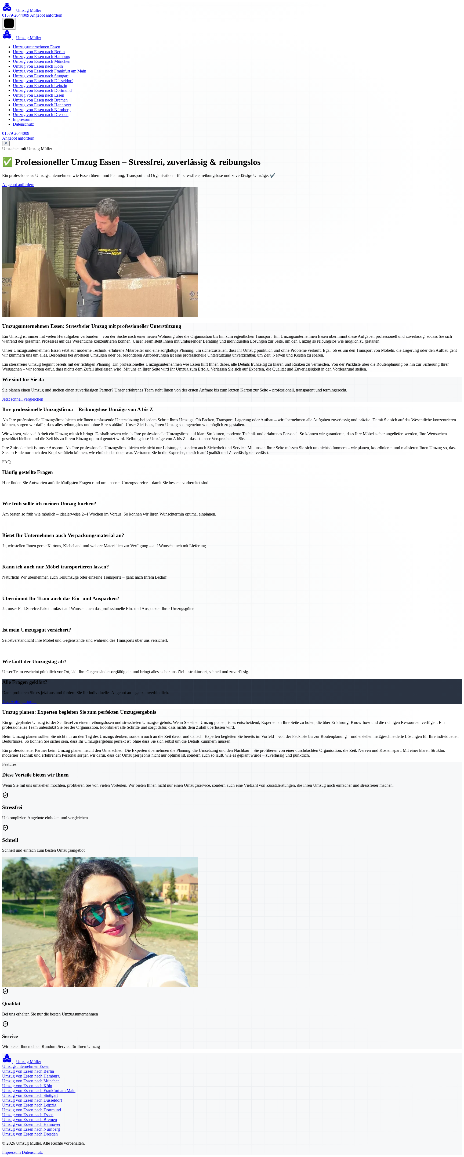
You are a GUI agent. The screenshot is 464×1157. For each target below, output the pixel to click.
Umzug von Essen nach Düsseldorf (43, 80)
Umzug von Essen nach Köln (38, 66)
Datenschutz (23, 124)
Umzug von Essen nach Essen (38, 95)
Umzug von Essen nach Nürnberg (42, 109)
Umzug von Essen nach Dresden (40, 114)
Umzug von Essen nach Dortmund (42, 90)
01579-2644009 (15, 15)
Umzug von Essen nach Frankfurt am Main (49, 71)
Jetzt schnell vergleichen (22, 399)
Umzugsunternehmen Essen (36, 47)
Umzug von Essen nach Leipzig (40, 85)
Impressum (22, 119)
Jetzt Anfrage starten (19, 701)
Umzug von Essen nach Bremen (40, 100)
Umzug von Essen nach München (41, 61)
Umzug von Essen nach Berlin (39, 51)
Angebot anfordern (46, 15)
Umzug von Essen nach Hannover (42, 105)
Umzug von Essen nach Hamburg (41, 56)
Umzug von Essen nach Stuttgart (40, 76)
